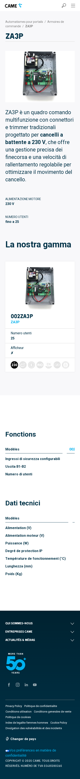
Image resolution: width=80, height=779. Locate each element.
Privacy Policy (14, 706)
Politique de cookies (18, 717)
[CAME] (13, 5)
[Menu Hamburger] (73, 5)
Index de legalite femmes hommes (27, 722)
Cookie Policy (58, 722)
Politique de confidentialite (40, 706)
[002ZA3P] (40, 288)
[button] (40, 623)
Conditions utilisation (19, 711)
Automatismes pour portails (24, 21)
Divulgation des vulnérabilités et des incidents (34, 728)
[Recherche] (64, 5)
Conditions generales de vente (52, 711)
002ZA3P (22, 316)
